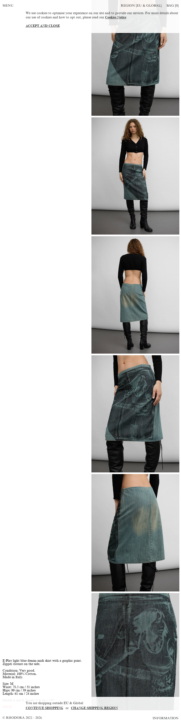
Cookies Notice (115, 17)
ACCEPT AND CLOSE (43, 26)
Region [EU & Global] (141, 5)
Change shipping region (94, 708)
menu (8, 5)
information (166, 718)
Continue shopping (44, 708)
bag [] (172, 5)
